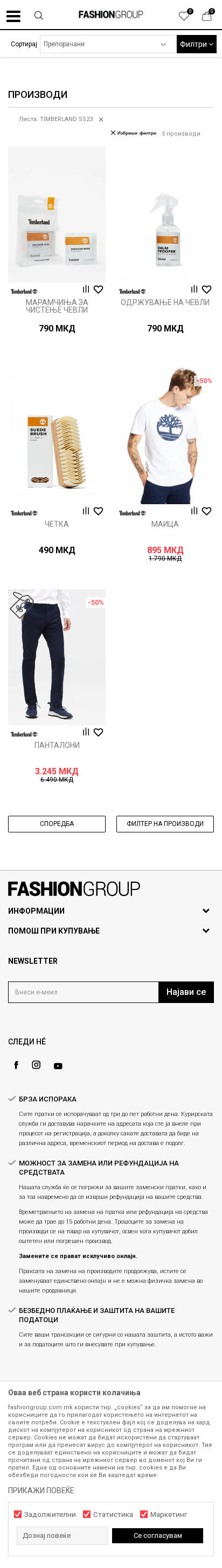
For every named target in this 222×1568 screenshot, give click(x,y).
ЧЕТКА (57, 524)
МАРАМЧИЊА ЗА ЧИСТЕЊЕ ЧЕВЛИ (57, 306)
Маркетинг (168, 1514)
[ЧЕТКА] (57, 436)
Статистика (113, 1514)
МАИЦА (165, 524)
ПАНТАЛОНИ (57, 745)
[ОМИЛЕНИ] (189, 19)
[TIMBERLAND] (24, 291)
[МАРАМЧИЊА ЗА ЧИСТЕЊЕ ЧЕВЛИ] (57, 214)
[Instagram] (36, 1065)
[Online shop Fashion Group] (111, 14)
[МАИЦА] (165, 436)
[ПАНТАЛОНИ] (57, 657)
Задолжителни (50, 1514)
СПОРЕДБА (57, 824)
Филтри (194, 44)
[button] (38, 17)
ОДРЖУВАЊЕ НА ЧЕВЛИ (165, 302)
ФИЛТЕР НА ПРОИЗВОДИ (165, 824)
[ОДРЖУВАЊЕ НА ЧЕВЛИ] (165, 214)
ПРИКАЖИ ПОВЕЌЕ (41, 1490)
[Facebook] (16, 1065)
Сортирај (24, 44)
